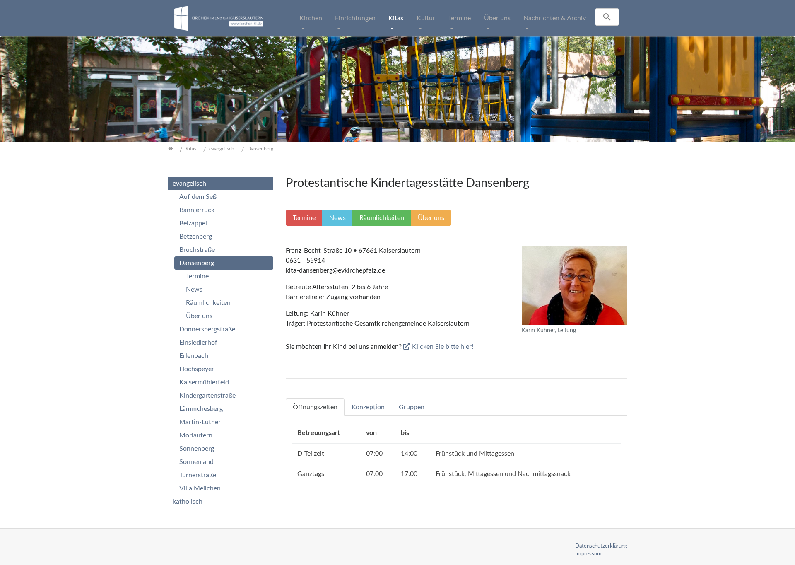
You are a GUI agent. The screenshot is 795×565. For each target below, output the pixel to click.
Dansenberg (196, 263)
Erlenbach (193, 356)
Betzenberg (195, 236)
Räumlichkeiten (208, 302)
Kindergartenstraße (207, 395)
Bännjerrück (196, 210)
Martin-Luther (200, 422)
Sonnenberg (196, 448)
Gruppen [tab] (411, 407)
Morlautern (195, 435)
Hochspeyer (196, 369)
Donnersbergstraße (207, 329)
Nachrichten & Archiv (554, 18)
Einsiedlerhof (198, 342)
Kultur (426, 18)
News (194, 289)
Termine (459, 18)
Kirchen (310, 18)
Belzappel (193, 223)
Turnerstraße (197, 475)
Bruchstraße (197, 249)
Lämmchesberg (201, 409)
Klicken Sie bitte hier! (442, 346)
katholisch (187, 501)
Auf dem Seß (198, 196)
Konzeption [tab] (368, 407)
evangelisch (189, 183)
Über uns (497, 18)
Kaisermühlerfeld (204, 382)
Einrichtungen (355, 18)
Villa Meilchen (200, 488)
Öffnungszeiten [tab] (315, 407)
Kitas (395, 18)
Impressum (588, 553)
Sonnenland (196, 462)
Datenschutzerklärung (601, 545)
